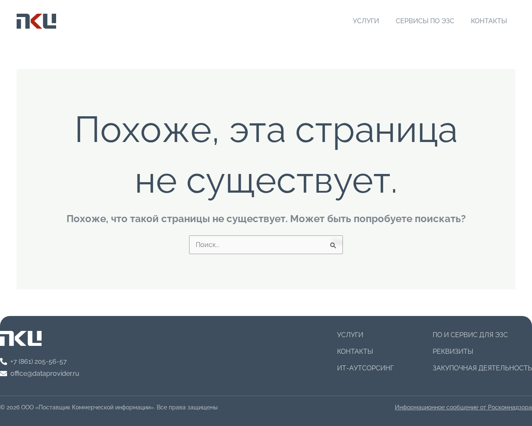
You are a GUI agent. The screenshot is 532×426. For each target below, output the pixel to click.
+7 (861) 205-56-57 (38, 361)
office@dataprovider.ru (44, 373)
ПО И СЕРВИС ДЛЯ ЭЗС (470, 335)
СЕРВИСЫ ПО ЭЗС (425, 21)
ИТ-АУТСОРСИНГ (365, 368)
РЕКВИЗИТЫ (453, 351)
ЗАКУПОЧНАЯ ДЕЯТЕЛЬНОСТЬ (482, 368)
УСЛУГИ (366, 21)
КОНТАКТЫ (489, 21)
